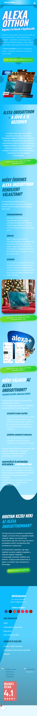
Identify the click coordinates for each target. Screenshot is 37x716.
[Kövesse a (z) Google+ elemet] (14, 611)
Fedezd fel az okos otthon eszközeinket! (18, 162)
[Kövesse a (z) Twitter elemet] (10, 611)
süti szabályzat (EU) (11, 635)
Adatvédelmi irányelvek (12, 627)
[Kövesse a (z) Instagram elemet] (26, 611)
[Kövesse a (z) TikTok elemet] (22, 611)
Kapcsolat (7, 631)
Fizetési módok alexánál (12, 646)
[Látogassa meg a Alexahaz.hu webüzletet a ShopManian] (10, 677)
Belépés (6, 654)
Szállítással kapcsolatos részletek (16, 650)
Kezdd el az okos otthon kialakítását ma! (18, 318)
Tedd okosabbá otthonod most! (18, 60)
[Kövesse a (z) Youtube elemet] (30, 611)
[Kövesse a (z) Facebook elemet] (6, 611)
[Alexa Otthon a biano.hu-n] (10, 701)
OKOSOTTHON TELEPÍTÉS (18, 570)
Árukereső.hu (29, 671)
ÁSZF (5, 623)
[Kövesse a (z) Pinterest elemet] (18, 611)
